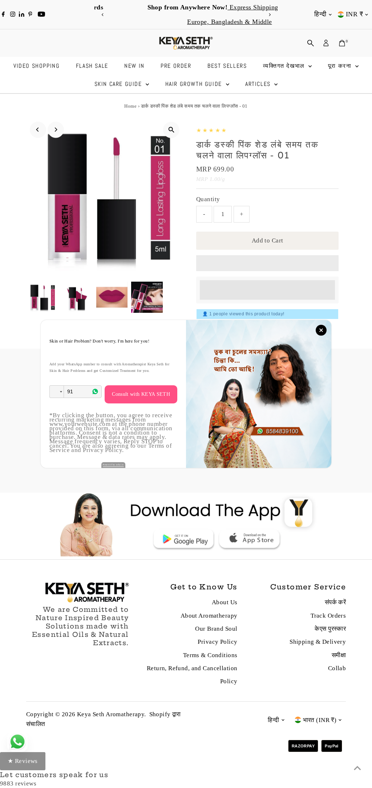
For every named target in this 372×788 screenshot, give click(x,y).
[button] (57, 392)
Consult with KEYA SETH (141, 394)
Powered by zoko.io (113, 465)
